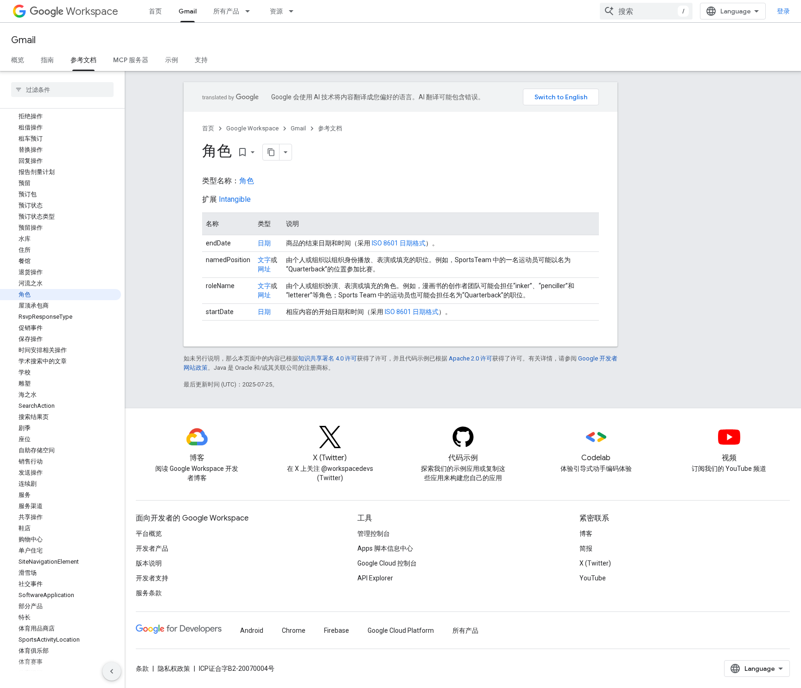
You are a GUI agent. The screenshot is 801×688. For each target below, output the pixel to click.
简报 (585, 548)
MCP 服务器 (130, 60)
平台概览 (149, 533)
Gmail (187, 11)
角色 (246, 180)
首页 (155, 11)
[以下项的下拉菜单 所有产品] (250, 11)
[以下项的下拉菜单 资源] (294, 11)
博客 (585, 533)
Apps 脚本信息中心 (385, 548)
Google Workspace (252, 128)
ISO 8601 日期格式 (399, 243)
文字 (264, 260)
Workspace (92, 11)
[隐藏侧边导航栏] (111, 671)
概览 (17, 60)
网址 (264, 269)
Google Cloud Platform (401, 630)
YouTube (592, 578)
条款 (142, 668)
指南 (47, 60)
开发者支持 (152, 578)
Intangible (235, 199)
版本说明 (149, 563)
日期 (264, 243)
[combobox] (646, 11)
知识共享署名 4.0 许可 (327, 358)
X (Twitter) (595, 563)
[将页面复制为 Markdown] (271, 152)
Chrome (293, 630)
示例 (171, 60)
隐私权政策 (174, 668)
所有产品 (226, 11)
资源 (276, 11)
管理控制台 (373, 533)
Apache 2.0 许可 (470, 358)
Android (251, 630)
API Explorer (375, 578)
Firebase (336, 630)
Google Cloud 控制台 (387, 563)
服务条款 (149, 593)
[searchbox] (62, 89)
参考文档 (83, 60)
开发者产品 (152, 548)
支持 (201, 60)
